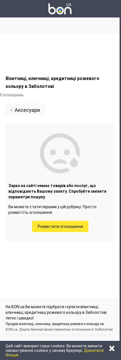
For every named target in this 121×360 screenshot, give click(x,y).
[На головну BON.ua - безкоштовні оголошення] (59, 8)
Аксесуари (27, 110)
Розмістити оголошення (60, 226)
